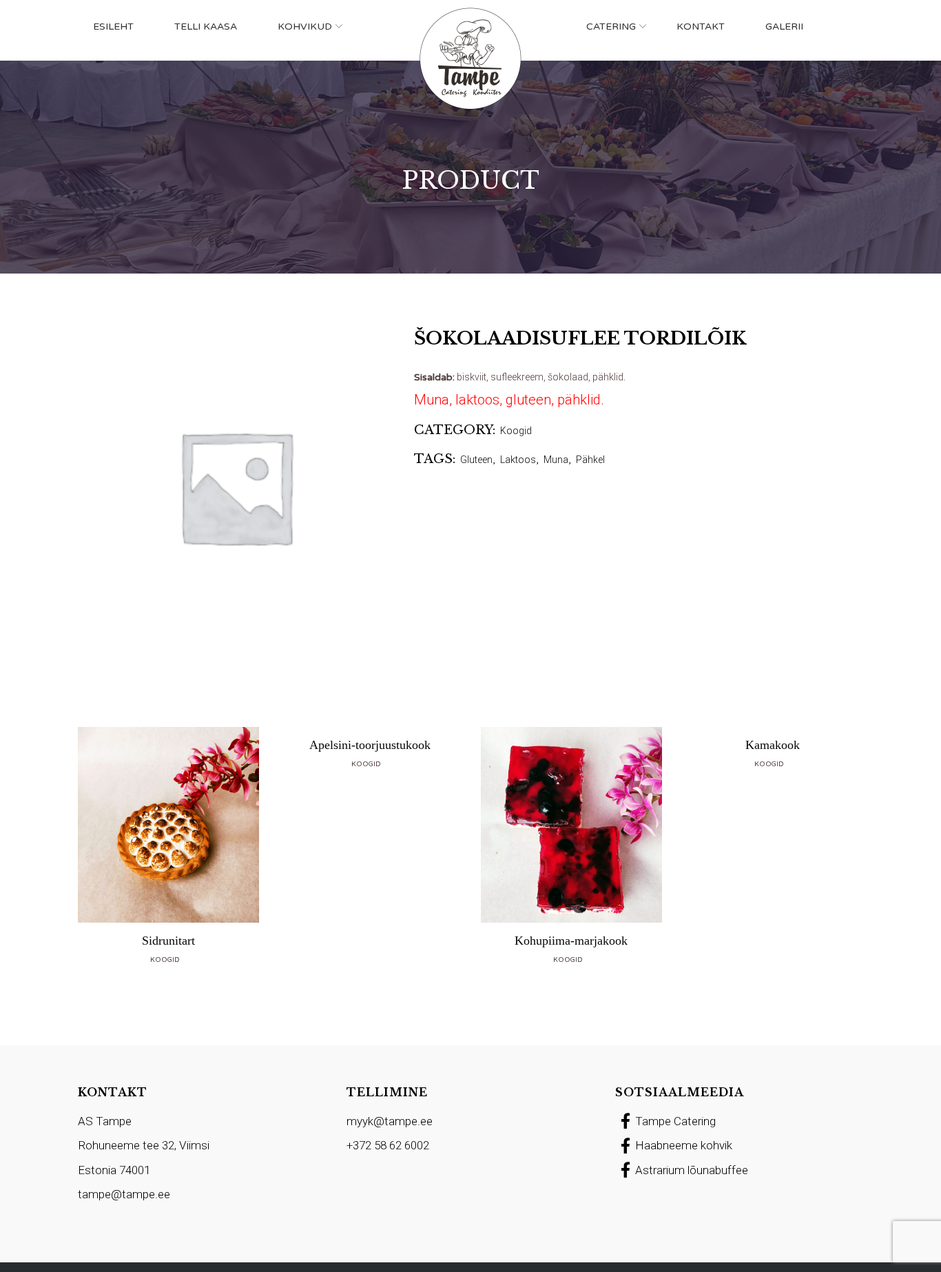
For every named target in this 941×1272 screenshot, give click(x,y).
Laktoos (518, 459)
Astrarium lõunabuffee (691, 1170)
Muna (556, 459)
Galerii (784, 26)
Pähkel (590, 459)
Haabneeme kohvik (683, 1145)
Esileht (113, 26)
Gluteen (476, 459)
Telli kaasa (205, 26)
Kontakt (700, 26)
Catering (611, 26)
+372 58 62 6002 (388, 1145)
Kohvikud (305, 26)
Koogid (516, 430)
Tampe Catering (675, 1121)
